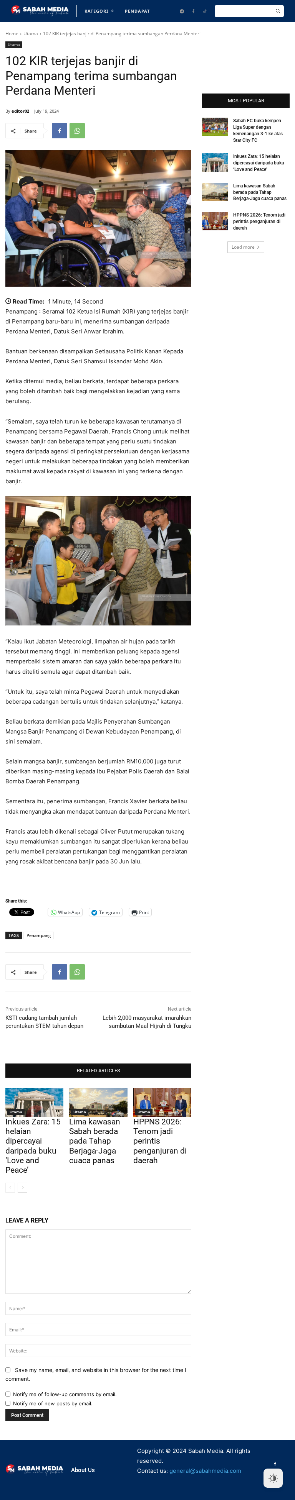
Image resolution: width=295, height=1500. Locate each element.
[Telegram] (181, 11)
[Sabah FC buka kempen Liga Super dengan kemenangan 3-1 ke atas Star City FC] (215, 127)
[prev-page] (10, 1188)
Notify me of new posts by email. (53, 1403)
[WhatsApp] (77, 130)
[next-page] (22, 1188)
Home (11, 33)
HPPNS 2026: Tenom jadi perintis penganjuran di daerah (160, 1141)
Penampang (39, 935)
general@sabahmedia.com (205, 1470)
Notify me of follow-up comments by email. (65, 1394)
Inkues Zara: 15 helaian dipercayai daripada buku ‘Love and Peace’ (33, 1146)
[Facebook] (193, 11)
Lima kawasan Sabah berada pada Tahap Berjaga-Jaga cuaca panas (94, 1141)
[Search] (278, 11)
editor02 (20, 111)
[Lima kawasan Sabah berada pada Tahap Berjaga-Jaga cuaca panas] (98, 1102)
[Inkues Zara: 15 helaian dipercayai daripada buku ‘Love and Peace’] (34, 1102)
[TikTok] (205, 11)
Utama (30, 33)
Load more (243, 247)
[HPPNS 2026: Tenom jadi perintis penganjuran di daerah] (162, 1102)
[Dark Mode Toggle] (273, 1478)
